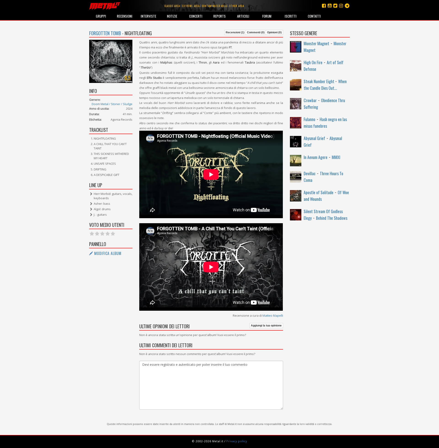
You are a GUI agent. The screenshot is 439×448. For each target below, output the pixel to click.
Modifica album (107, 253)
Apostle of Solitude (318, 192)
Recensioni (124, 16)
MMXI (336, 157)
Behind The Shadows (331, 218)
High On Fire (313, 62)
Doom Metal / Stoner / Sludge (112, 104)
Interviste (148, 16)
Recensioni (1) (235, 32)
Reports (219, 16)
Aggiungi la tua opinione (266, 325)
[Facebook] (324, 6)
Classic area (172, 6)
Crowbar (310, 100)
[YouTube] (330, 6)
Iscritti (291, 16)
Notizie (172, 16)
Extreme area (191, 6)
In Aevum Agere (315, 157)
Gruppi (101, 16)
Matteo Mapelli (272, 315)
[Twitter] (335, 6)
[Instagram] (347, 6)
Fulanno (309, 119)
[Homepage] (104, 5)
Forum (266, 16)
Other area (236, 6)
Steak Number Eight (319, 81)
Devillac (310, 173)
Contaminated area (214, 6)
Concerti (195, 16)
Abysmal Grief (314, 138)
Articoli (243, 16)
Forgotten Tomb (105, 33)
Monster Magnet (316, 43)
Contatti (314, 16)
